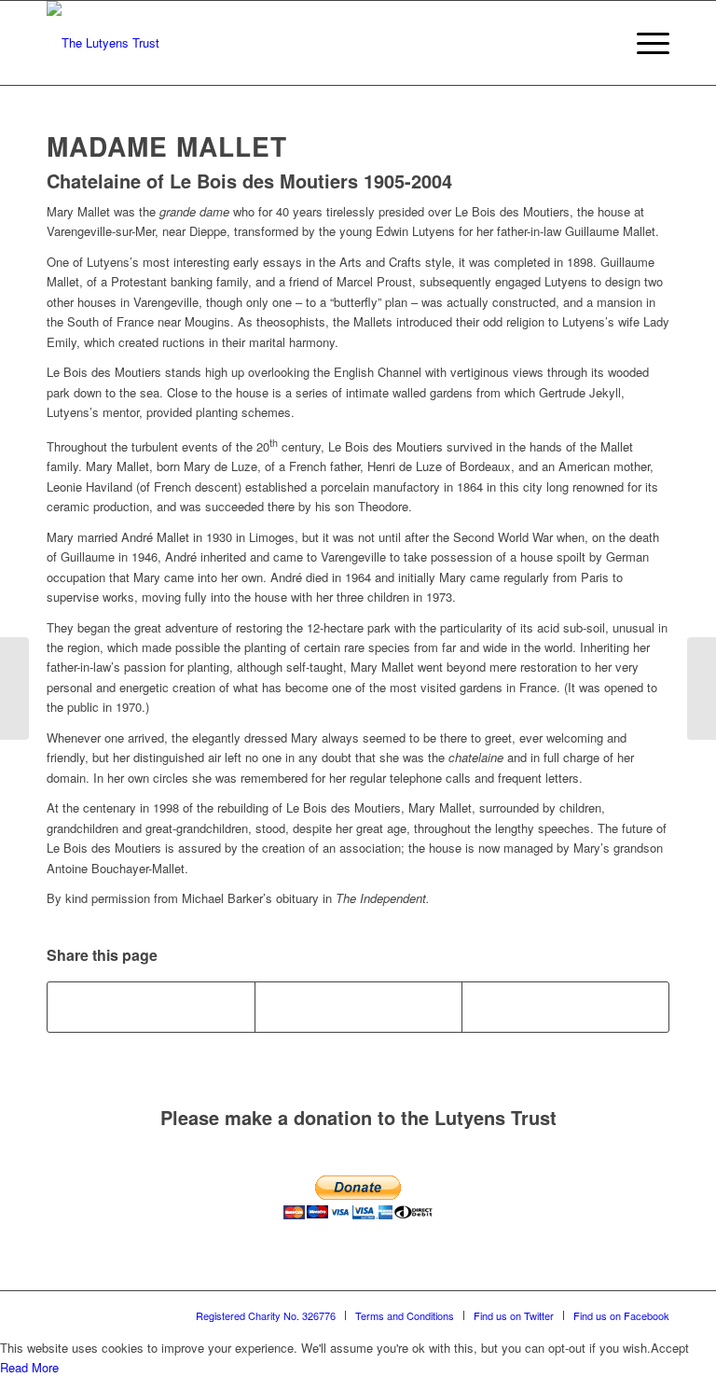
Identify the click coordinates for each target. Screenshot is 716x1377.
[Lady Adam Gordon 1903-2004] (701, 688)
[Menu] (643, 43)
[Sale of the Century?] (14, 688)
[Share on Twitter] (358, 1006)
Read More (29, 1367)
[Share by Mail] (565, 1006)
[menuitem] (600, 43)
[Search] (600, 43)
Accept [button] (670, 1347)
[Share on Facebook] (151, 1006)
